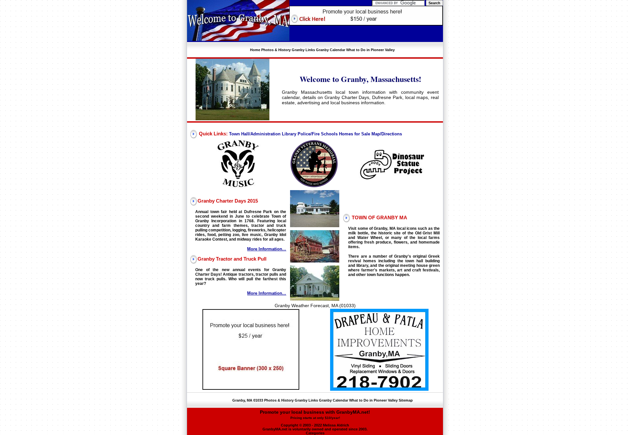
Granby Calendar (330, 50)
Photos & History (276, 50)
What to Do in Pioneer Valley (370, 50)
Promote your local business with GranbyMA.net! (315, 414)
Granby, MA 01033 (247, 400)
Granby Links (303, 50)
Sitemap (406, 400)
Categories (315, 433)
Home (255, 50)
